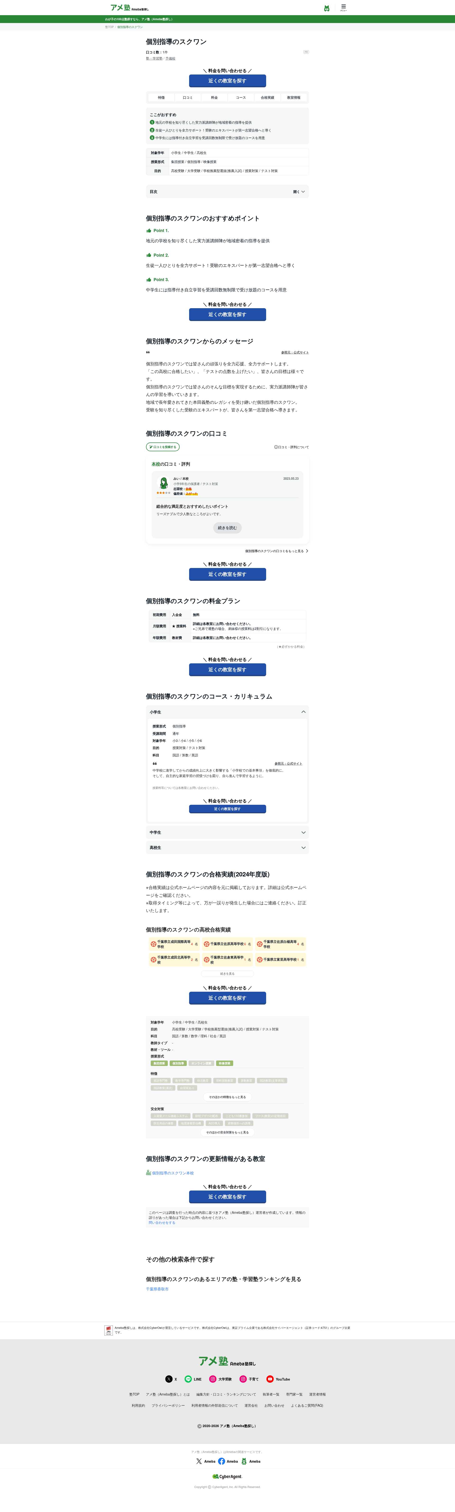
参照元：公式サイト (295, 352)
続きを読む (227, 527)
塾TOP (109, 27)
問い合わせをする (162, 1222)
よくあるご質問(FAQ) (307, 1405)
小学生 (155, 712)
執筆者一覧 (271, 1394)
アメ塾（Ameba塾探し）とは (168, 1394)
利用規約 (138, 1405)
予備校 (170, 58)
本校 (156, 464)
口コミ (188, 97)
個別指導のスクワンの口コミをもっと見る (274, 551)
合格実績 (267, 97)
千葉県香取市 (157, 1289)
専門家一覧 (294, 1394)
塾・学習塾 (154, 58)
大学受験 (225, 1379)
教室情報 (293, 97)
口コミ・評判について (293, 447)
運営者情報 (317, 1394)
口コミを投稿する (165, 447)
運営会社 (251, 1405)
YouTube (283, 1379)
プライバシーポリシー (168, 1405)
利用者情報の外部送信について (214, 1405)
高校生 (155, 847)
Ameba (209, 1461)
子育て (254, 1379)
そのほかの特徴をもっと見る (227, 1097)
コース (241, 97)
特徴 (161, 97)
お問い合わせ (274, 1405)
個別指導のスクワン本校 (173, 1173)
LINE (197, 1379)
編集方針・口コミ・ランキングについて (226, 1394)
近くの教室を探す (227, 80)
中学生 (155, 832)
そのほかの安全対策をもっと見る (227, 1132)
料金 (214, 97)
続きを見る (227, 973)
